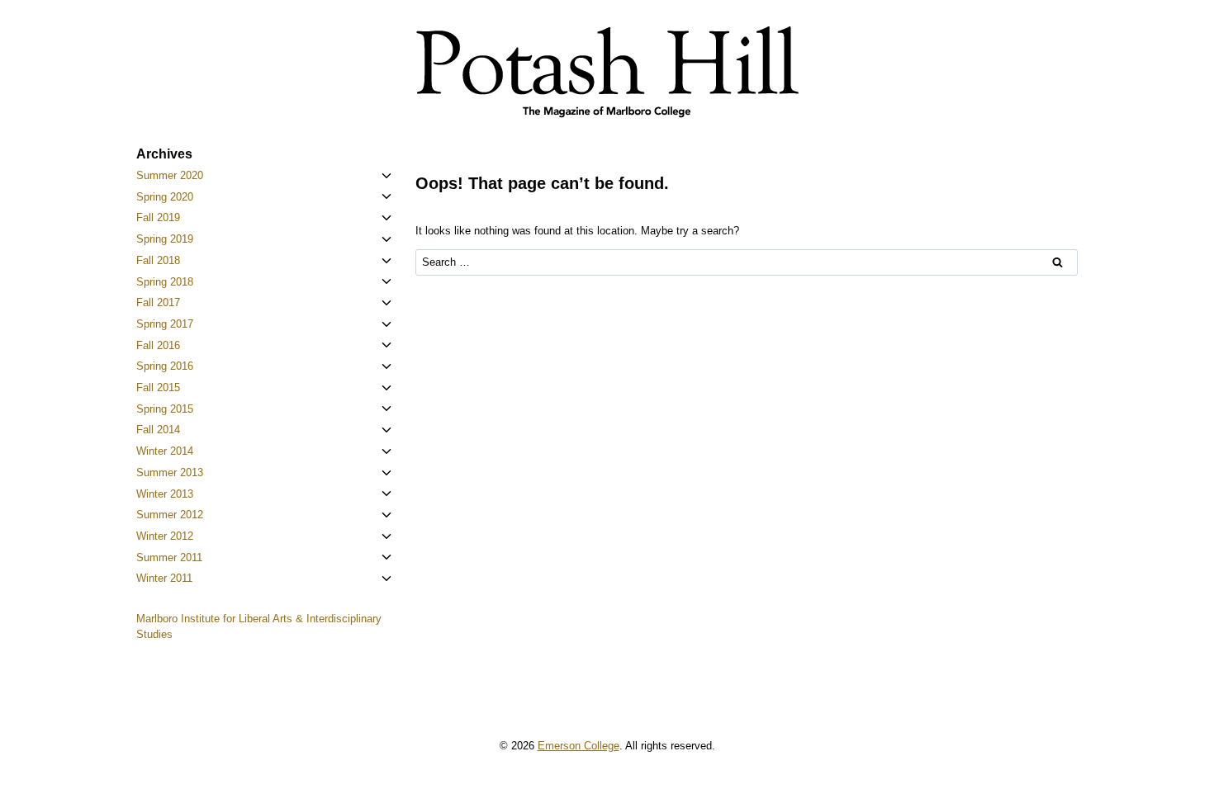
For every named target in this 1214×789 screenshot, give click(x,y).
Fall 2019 (158, 217)
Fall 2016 (158, 345)
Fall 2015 (158, 387)
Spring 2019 (164, 239)
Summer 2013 (169, 472)
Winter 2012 (164, 536)
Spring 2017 (164, 324)
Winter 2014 (164, 451)
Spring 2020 (164, 197)
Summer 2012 (169, 514)
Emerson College (578, 745)
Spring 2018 (164, 282)
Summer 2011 (169, 557)
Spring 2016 (164, 366)
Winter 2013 (164, 494)
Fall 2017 (158, 302)
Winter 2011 (164, 578)
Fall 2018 (158, 260)
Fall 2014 (158, 429)
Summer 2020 (169, 175)
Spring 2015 (164, 409)
